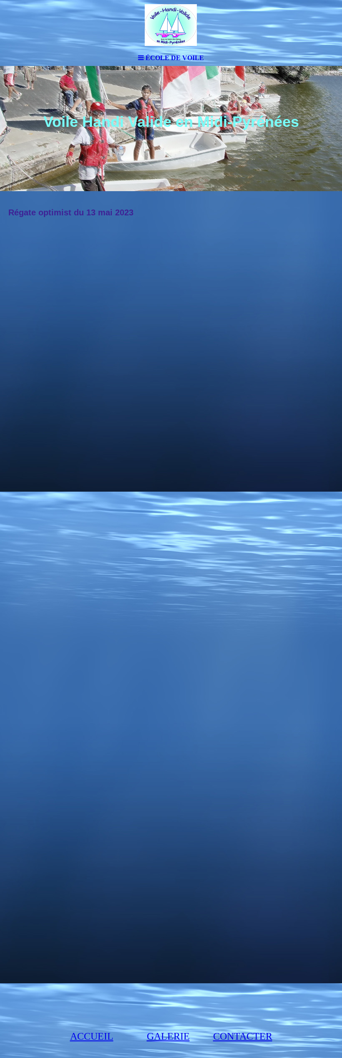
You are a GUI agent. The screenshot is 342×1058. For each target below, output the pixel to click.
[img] (171, 25)
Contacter (242, 1036)
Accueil (91, 1036)
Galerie (168, 1036)
